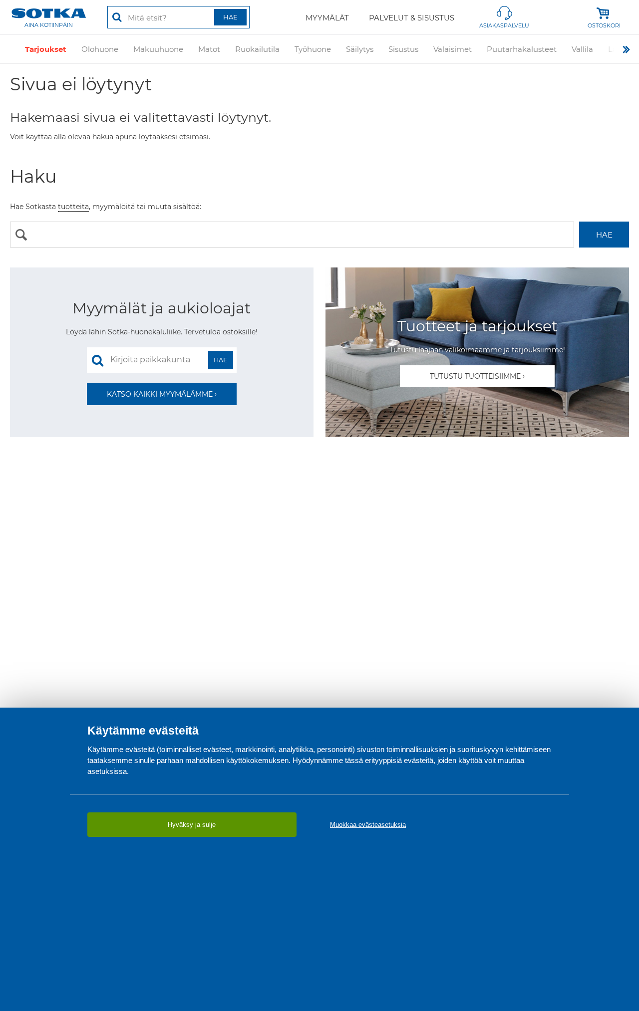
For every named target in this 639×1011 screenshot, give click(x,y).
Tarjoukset (45, 49)
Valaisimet (452, 49)
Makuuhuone (158, 49)
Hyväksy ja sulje (192, 824)
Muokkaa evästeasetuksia (368, 824)
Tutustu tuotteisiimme (475, 376)
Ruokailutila (257, 49)
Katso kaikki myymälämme (160, 394)
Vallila (582, 49)
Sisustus (403, 49)
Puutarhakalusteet (522, 49)
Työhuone (313, 49)
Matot (209, 49)
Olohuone (99, 49)
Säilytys (359, 49)
